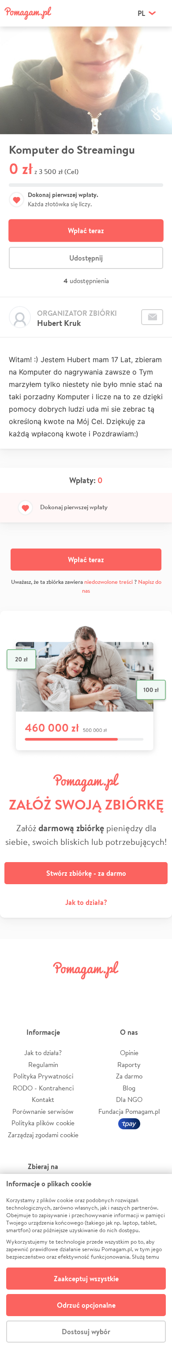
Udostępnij (86, 258)
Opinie (129, 1052)
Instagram (72, 990)
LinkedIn (99, 990)
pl (141, 13)
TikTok (127, 990)
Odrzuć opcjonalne (86, 1305)
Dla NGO (129, 1099)
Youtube (155, 990)
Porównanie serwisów (43, 1111)
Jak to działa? (86, 902)
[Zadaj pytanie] (152, 317)
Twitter (44, 990)
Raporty (129, 1064)
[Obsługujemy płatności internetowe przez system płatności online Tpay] (129, 1123)
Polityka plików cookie (43, 1123)
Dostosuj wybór (86, 1331)
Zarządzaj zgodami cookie (43, 1135)
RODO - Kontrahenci (43, 1088)
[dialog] (86, 1262)
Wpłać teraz (86, 230)
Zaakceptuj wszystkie (86, 1278)
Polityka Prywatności (43, 1076)
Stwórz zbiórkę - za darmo (86, 873)
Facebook (17, 990)
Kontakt (43, 1099)
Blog (129, 1088)
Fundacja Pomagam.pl (129, 1111)
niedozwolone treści (108, 582)
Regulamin (43, 1064)
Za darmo (129, 1076)
